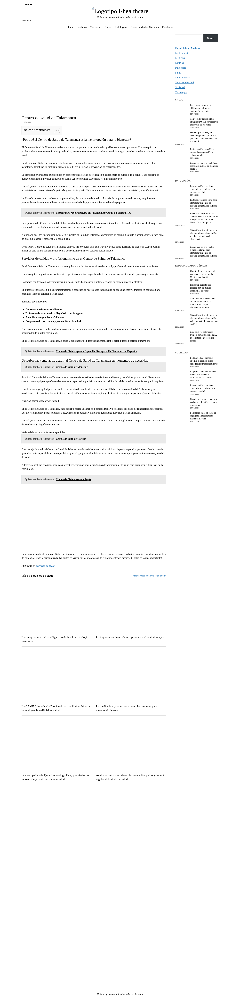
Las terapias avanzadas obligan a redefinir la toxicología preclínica (55, 639)
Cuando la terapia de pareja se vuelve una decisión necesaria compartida (204, 402)
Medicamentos (182, 53)
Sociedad (95, 27)
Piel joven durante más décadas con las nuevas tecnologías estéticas (200, 288)
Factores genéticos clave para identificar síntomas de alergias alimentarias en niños (203, 203)
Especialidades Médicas (144, 27)
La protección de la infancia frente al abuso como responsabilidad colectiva (203, 374)
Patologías (121, 27)
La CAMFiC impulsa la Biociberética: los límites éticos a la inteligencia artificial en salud (56, 708)
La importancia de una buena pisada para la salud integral (130, 637)
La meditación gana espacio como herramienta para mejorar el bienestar (126, 708)
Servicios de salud (45, 565)
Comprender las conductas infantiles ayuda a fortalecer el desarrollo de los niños (204, 122)
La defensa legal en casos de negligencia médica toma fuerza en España (203, 416)
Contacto (167, 27)
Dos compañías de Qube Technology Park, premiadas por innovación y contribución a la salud (56, 777)
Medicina (180, 58)
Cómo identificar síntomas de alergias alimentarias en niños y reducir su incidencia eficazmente (203, 234)
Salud (108, 27)
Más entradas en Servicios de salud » (149, 576)
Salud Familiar (182, 77)
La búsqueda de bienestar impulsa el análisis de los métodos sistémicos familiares (203, 361)
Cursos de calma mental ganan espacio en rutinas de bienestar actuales (204, 166)
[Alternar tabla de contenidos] (55, 130)
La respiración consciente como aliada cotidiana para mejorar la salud (202, 189)
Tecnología (181, 92)
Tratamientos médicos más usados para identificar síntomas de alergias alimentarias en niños (202, 303)
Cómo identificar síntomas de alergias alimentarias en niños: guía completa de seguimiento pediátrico (204, 319)
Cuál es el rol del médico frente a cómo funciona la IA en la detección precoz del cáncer (203, 336)
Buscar (210, 38)
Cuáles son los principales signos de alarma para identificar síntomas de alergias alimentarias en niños (203, 251)
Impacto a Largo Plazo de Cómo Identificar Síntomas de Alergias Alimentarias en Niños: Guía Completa (204, 218)
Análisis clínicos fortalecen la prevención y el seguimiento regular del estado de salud (130, 777)
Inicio (71, 27)
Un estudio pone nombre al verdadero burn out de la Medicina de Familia (202, 274)
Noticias (82, 27)
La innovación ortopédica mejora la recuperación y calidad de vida (202, 152)
